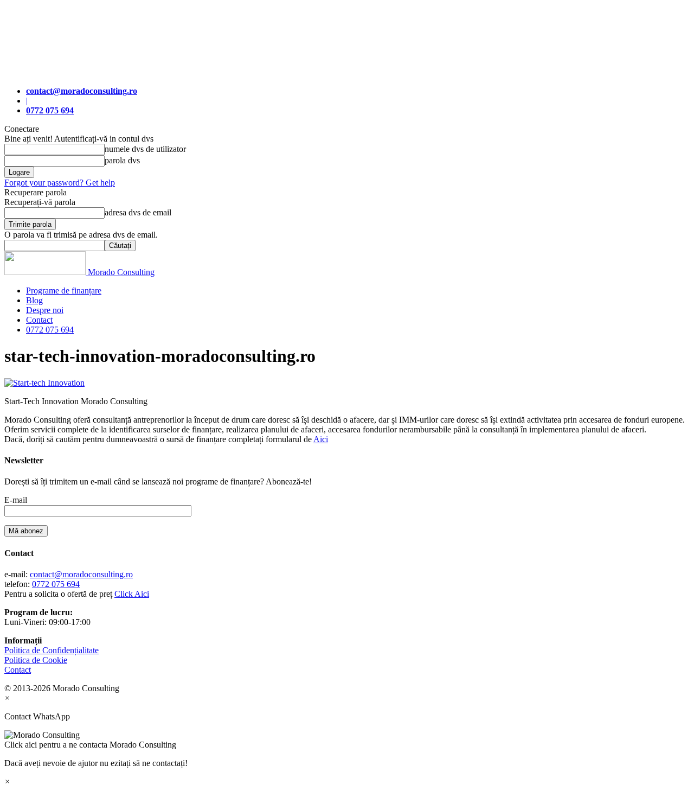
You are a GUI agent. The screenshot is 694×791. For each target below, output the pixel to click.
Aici (320, 439)
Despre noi (44, 310)
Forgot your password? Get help (59, 182)
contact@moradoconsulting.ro (81, 574)
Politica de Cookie (35, 660)
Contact (39, 319)
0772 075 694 (50, 329)
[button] (347, 740)
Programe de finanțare (63, 290)
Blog (34, 300)
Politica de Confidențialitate (51, 650)
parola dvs (122, 160)
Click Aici (131, 593)
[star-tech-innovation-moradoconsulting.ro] (44, 382)
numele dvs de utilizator (145, 149)
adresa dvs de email (138, 212)
